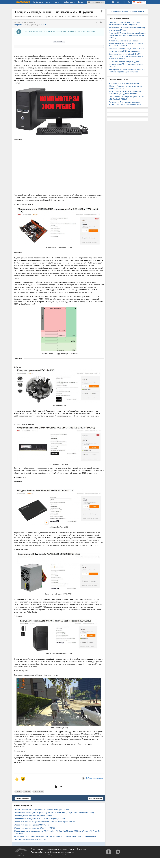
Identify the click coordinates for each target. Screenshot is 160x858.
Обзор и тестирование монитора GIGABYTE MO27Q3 (34, 828)
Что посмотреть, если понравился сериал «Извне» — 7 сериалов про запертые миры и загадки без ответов (125, 86)
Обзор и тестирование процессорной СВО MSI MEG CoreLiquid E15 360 (41, 810)
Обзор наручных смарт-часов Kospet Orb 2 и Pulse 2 (34, 816)
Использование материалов (56, 849)
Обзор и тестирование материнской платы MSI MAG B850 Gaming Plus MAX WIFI (45, 822)
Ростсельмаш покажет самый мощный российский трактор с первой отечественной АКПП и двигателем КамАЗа (126, 43)
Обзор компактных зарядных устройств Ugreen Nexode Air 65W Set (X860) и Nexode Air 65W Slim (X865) (54, 813)
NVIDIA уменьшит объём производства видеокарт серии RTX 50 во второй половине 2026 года (126, 64)
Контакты (40, 849)
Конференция (38, 2)
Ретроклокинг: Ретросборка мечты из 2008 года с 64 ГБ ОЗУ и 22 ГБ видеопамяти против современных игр (55, 836)
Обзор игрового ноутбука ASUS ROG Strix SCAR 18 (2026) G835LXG (40, 819)
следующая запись (95, 798)
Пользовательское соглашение (62, 852)
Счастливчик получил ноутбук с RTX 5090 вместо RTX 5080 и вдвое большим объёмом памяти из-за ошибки (126, 56)
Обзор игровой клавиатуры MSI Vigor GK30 (30, 839)
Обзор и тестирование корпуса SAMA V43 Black (32, 825)
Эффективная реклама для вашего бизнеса (127, 11)
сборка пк (27, 791)
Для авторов (81, 849)
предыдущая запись (22, 798)
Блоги (47, 2)
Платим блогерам (97, 2)
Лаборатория (68, 2)
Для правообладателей (40, 852)
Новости (57, 2)
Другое (80, 2)
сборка (18, 791)
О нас (33, 849)
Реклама (72, 849)
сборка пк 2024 (39, 791)
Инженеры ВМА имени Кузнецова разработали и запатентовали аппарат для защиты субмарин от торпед (127, 35)
